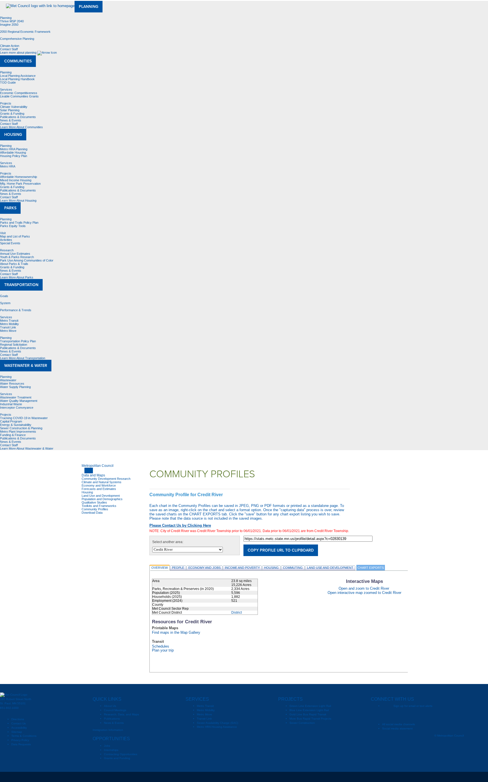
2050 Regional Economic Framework (25, 31)
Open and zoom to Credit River (364, 588)
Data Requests (21, 744)
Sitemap (16, 731)
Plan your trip (163, 650)
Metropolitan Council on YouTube (420, 715)
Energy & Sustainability (15, 424)
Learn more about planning (18, 52)
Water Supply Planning (15, 387)
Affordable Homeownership (18, 176)
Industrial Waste (11, 404)
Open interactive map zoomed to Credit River (364, 593)
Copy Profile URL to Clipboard (281, 550)
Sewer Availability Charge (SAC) (217, 722)
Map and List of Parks (15, 236)
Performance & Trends (15, 310)
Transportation (21, 285)
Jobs (107, 745)
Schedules (160, 646)
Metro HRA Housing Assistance (217, 726)
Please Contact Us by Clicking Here (180, 525)
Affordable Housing (13, 152)
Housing (13, 135)
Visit (3, 233)
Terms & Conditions (23, 735)
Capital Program (11, 421)
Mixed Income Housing (15, 180)
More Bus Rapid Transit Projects (310, 718)
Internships (111, 749)
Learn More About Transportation (23, 358)
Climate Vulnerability (13, 106)
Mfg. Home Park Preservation (20, 183)
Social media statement (397, 728)
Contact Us (18, 723)
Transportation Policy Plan (18, 341)
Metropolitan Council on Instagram (431, 715)
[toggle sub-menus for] (88, 470)
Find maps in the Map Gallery (176, 633)
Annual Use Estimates (15, 253)
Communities (18, 61)
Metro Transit (9, 320)
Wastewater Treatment (15, 397)
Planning (88, 7)
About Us (110, 705)
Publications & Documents (18, 117)
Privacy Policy (20, 740)
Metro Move (8, 330)
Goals (4, 296)
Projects (5, 103)
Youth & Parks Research (17, 257)
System (5, 303)
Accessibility (19, 727)
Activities (6, 239)
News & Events (10, 120)
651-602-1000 (9, 707)
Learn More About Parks (17, 277)
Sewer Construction (302, 722)
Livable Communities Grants (19, 96)
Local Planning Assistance (18, 75)
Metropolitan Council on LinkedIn (443, 715)
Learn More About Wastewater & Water (27, 448)
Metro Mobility (9, 324)
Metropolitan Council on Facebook (397, 715)
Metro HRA (7, 166)
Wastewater (8, 380)
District (236, 613)
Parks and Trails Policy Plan (19, 222)
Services (6, 89)
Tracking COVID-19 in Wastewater (24, 418)
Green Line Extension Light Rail (310, 705)
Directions (17, 719)
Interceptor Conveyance (16, 407)
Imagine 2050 (9, 24)
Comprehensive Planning (17, 38)
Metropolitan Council (98, 466)
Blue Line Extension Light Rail (309, 710)
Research (7, 250)
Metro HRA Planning (13, 149)
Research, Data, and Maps (121, 714)
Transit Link (8, 327)
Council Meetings (115, 710)
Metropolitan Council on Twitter (409, 715)
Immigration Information (108, 729)
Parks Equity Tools (13, 226)
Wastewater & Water (25, 366)
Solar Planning (9, 110)
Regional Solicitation (13, 344)
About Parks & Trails (14, 263)
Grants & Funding (12, 113)
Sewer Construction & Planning (21, 428)
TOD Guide (8, 82)
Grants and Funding (117, 758)
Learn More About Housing (18, 200)
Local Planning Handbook (17, 79)
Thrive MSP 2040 (12, 21)
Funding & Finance (13, 435)
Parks (10, 208)
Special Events (10, 243)
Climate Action (9, 45)
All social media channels (398, 724)
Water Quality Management (18, 400)
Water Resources (12, 383)
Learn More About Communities (22, 127)
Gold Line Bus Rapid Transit (307, 714)
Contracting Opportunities (120, 754)
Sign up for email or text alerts (412, 705)
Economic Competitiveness (18, 93)
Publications (112, 718)
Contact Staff (9, 49)
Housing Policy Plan (13, 156)
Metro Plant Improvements (18, 431)
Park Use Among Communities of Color (26, 260)
